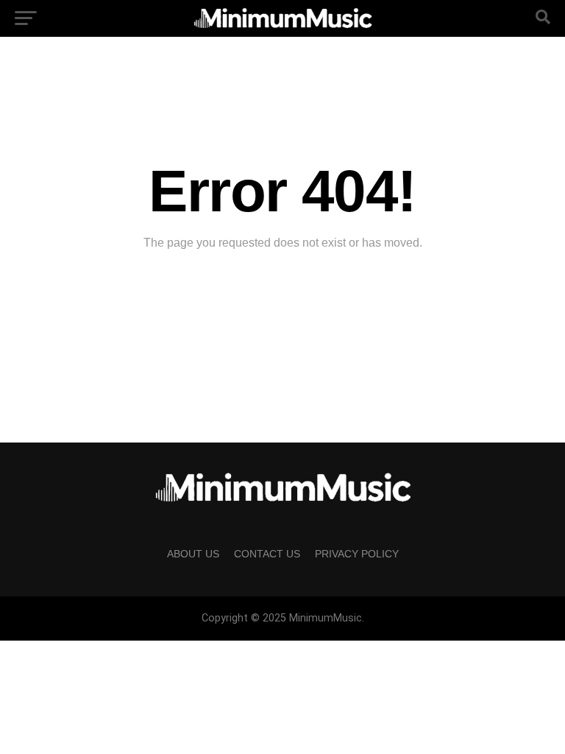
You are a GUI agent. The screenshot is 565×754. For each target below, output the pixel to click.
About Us (193, 554)
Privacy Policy (357, 554)
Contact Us (267, 554)
